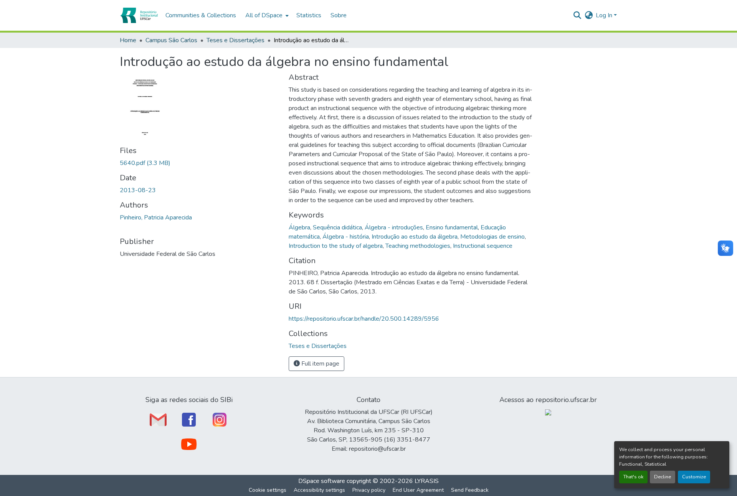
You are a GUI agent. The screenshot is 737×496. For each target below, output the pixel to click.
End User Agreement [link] (418, 490)
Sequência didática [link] (337, 227)
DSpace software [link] (321, 481)
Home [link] (128, 40)
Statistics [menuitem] (308, 15)
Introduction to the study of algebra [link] (336, 246)
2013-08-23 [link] (138, 190)
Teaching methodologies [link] (417, 246)
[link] (199, 163)
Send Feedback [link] (470, 490)
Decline (662, 476)
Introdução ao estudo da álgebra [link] (415, 236)
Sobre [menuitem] (338, 15)
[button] (139, 15)
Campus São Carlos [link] (171, 40)
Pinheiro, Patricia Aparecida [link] (156, 217)
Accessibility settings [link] (319, 490)
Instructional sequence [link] (482, 246)
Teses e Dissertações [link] (235, 40)
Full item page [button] (319, 363)
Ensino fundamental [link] (452, 227)
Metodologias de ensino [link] (492, 236)
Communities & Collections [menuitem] (200, 15)
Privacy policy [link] (368, 490)
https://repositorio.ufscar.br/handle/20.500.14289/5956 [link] (364, 319)
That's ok (633, 476)
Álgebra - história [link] (345, 236)
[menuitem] (266, 15)
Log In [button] (605, 15)
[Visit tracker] (548, 412)
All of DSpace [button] (264, 15)
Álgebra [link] (299, 227)
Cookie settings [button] (267, 490)
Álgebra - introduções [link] (394, 227)
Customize (694, 476)
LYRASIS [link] (427, 481)
